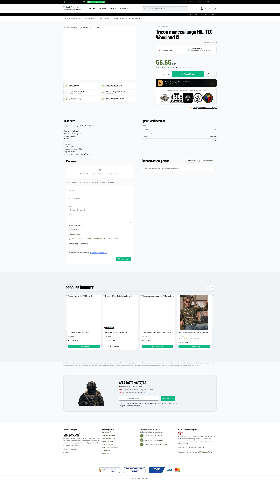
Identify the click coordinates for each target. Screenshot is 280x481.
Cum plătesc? (106, 432)
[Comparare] (214, 74)
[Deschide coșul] (215, 9)
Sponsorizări (106, 451)
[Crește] (168, 74)
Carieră (66, 453)
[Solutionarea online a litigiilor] (134, 470)
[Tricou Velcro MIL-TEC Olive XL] (84, 312)
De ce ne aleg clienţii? (70, 450)
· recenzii (193, 339)
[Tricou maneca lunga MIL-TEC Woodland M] (194, 312)
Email (70, 198)
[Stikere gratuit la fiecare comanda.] (186, 97)
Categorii (91, 8)
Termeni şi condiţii (108, 441)
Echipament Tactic (75, 18)
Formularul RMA (158, 440)
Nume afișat (72, 190)
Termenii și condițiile (133, 406)
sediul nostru (162, 445)
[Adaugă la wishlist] (207, 74)
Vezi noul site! (124, 9)
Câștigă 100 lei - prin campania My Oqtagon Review (195, 452)
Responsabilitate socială (110, 447)
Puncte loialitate (107, 444)
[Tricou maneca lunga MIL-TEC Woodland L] (157, 312)
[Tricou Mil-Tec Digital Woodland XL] (120, 312)
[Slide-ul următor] (212, 287)
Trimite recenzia (123, 259)
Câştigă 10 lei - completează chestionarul (192, 447)
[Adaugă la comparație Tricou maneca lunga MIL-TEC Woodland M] (209, 301)
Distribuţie (105, 454)
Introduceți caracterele (79, 244)
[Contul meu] (201, 8)
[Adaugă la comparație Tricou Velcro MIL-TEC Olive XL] (98, 301)
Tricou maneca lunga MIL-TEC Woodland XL (126, 18)
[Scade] (158, 74)
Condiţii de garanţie (108, 438)
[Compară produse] (206, 9)
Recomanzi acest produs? (76, 225)
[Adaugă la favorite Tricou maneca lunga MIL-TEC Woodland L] (172, 297)
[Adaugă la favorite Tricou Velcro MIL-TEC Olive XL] (98, 297)
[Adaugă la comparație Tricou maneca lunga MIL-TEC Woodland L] (172, 301)
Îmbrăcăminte (89, 18)
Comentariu (72, 214)
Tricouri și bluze (102, 18)
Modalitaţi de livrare (108, 435)
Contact (112, 9)
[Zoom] (132, 30)
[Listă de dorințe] (210, 9)
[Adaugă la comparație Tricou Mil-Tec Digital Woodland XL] (135, 301)
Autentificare (191, 161)
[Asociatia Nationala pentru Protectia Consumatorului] (109, 470)
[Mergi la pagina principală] (72, 8)
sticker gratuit (178, 90)
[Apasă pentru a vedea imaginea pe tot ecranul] (99, 53)
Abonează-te (167, 398)
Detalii (77, 445)
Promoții (102, 9)
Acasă (65, 18)
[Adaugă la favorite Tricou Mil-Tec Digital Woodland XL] (135, 297)
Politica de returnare (156, 436)
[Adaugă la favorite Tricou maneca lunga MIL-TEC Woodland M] (209, 297)
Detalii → (212, 83)
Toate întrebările (207, 161)
